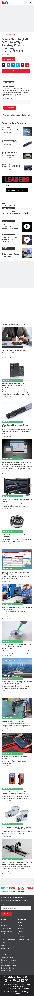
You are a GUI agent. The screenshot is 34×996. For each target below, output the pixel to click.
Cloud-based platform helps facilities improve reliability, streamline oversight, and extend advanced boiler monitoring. (17, 469)
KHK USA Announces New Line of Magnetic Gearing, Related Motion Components (17, 863)
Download (8, 59)
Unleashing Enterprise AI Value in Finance (10, 254)
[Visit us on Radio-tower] (26, 980)
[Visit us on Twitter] (10, 980)
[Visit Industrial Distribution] (4, 891)
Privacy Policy (25, 984)
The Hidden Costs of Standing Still (14, 350)
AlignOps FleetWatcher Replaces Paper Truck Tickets (16, 573)
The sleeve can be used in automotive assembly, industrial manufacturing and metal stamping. (16, 614)
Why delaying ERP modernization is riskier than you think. (16, 354)
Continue (10, 107)
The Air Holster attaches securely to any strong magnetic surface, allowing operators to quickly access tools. (16, 726)
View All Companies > (17, 190)
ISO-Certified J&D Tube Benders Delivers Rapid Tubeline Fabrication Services (11, 239)
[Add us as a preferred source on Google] (27, 65)
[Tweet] (18, 65)
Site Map (27, 988)
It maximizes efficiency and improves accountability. (14, 762)
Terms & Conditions (18, 986)
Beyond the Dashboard (10, 130)
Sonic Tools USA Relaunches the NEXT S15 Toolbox (11, 166)
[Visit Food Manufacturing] (12, 888)
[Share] (8, 65)
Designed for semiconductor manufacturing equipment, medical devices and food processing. (16, 869)
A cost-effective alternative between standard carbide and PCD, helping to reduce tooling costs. (17, 431)
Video (5, 221)
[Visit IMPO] (29, 888)
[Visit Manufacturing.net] (12, 891)
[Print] (3, 65)
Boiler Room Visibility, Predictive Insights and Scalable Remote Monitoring (10, 154)
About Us (16, 984)
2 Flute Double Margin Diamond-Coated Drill (9, 141)
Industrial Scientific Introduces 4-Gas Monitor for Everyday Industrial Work (15, 793)
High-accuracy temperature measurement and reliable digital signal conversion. (16, 540)
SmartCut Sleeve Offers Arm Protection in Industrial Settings (17, 608)
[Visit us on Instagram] (18, 980)
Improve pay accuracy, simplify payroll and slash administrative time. (16, 577)
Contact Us (7, 984)
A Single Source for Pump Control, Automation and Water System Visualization (14, 385)
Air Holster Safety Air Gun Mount (13, 721)
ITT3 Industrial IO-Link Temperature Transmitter (14, 536)
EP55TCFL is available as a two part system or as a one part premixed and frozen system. (17, 652)
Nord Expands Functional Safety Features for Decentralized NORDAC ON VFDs (16, 828)
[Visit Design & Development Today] (4, 888)
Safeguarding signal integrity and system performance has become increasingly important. (15, 688)
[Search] (25, 2)
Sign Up (6, 913)
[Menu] (30, 2)
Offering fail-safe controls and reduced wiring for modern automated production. (17, 832)
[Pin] (22, 65)
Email (2, 904)
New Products (8, 35)
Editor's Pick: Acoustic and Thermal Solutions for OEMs (10, 226)
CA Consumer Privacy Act (14, 988)
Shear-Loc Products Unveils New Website (11, 212)
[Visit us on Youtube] (14, 980)
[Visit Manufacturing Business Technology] (21, 891)
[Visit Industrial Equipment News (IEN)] (21, 888)
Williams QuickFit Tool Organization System (14, 757)
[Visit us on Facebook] (6, 980)
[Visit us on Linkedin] (22, 980)
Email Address (8, 98)
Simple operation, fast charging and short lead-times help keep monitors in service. (15, 797)
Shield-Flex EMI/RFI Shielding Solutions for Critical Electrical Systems (17, 682)
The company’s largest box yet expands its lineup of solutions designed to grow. (16, 505)
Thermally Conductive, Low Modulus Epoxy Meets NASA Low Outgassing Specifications (17, 646)
